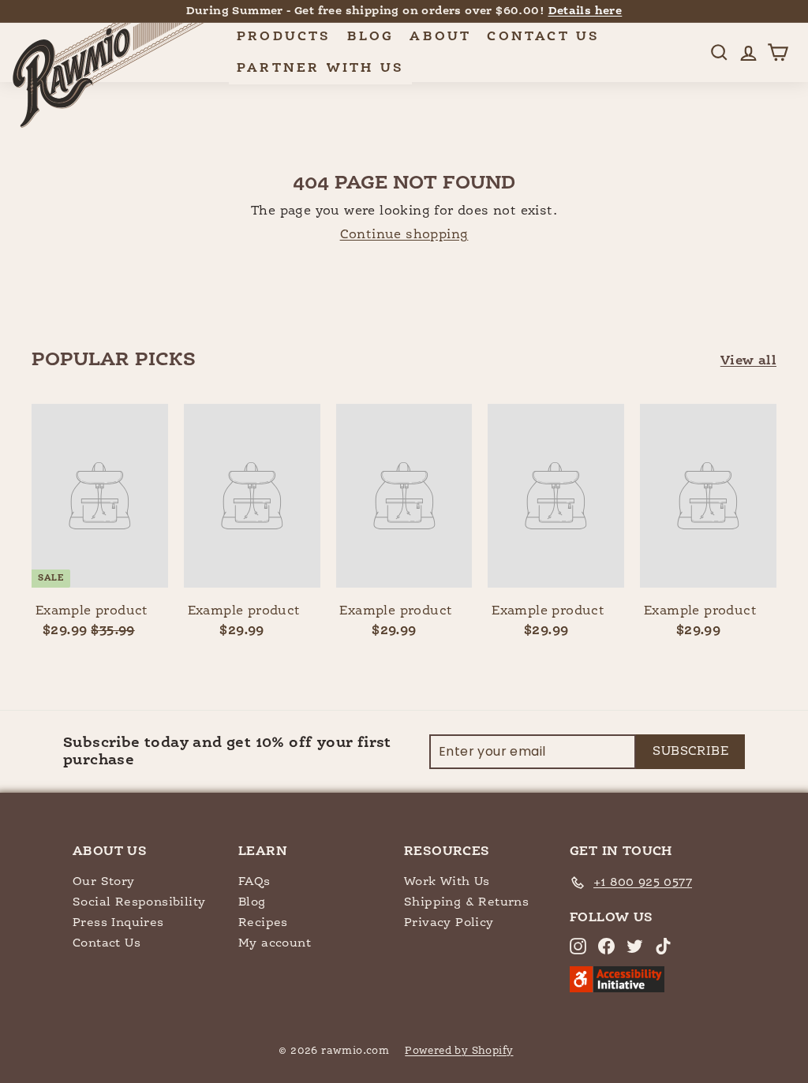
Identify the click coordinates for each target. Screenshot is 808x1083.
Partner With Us (320, 68)
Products (284, 37)
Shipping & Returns (466, 902)
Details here (585, 11)
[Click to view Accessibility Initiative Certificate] (617, 989)
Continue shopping (404, 235)
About (440, 37)
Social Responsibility (139, 902)
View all (748, 361)
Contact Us (543, 37)
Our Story (104, 881)
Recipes (263, 922)
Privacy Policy (449, 922)
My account (274, 943)
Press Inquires (118, 922)
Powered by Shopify (459, 1051)
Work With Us (447, 881)
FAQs (254, 881)
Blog (371, 37)
